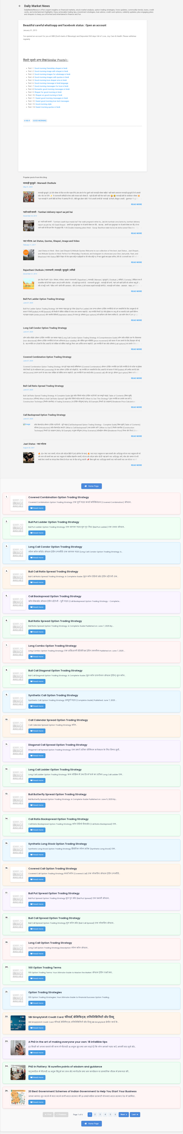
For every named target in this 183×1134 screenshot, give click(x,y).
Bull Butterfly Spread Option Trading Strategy (57, 794)
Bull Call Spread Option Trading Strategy (54, 918)
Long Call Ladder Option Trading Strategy (55, 769)
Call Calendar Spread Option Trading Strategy (58, 720)
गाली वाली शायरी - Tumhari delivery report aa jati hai (48, 212)
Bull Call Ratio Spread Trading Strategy (43, 386)
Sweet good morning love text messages (52, 101)
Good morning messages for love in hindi (51, 86)
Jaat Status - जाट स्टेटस (34, 444)
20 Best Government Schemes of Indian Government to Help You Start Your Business (82, 1091)
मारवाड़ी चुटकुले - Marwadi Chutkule (39, 183)
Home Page (93, 486)
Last (134, 1114)
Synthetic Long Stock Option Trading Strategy (57, 844)
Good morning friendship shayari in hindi (50, 68)
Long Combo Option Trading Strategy (52, 646)
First (49, 1114)
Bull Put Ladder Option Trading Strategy (43, 299)
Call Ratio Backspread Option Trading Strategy (58, 819)
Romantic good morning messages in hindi (51, 89)
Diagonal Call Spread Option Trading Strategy (57, 745)
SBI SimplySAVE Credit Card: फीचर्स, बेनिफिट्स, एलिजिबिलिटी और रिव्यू (71, 1017)
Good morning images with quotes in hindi (51, 77)
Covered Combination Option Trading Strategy (47, 357)
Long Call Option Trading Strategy (50, 943)
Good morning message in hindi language (51, 83)
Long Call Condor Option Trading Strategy (45, 328)
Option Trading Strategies (45, 992)
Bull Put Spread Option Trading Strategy (54, 893)
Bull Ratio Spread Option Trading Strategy (55, 621)
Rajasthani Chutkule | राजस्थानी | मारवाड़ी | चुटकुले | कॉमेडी (49, 270)
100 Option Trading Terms (44, 967)
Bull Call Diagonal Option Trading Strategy (55, 670)
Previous (62, 1114)
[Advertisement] (157, 57)
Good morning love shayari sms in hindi (50, 80)
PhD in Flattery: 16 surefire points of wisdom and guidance (65, 1066)
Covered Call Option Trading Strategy (52, 868)
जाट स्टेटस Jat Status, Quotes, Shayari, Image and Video (51, 241)
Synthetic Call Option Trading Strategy (53, 695)
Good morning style (43, 104)
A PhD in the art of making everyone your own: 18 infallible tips (67, 1042)
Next (123, 1114)
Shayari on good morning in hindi (48, 95)
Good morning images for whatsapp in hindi (52, 74)
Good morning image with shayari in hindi (51, 71)
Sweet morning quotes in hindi (47, 107)
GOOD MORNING (39, 121)
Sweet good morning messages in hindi (51, 98)
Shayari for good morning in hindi (47, 92)
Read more (136, 204)
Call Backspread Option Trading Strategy (44, 415)
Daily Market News (37, 6)
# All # (27, 121)
